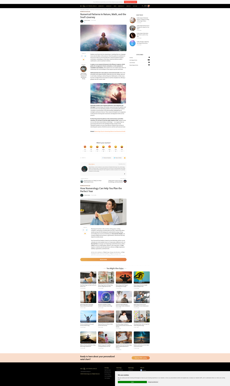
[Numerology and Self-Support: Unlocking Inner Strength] (124, 277)
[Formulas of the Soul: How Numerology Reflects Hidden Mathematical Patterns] (124, 337)
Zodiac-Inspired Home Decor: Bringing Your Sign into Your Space (143, 27)
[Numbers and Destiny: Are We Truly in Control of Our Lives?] (142, 337)
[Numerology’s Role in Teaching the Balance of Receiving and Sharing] (83, 69)
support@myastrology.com (86, 371)
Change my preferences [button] (153, 382)
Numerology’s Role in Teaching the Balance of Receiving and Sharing (83, 76)
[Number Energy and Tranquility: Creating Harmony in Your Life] (106, 337)
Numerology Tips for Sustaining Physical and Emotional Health (110, 131)
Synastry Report (108, 374)
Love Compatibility (108, 376)
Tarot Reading (107, 378)
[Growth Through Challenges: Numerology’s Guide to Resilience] (124, 297)
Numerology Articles (85, 11)
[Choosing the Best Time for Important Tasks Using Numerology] (142, 316)
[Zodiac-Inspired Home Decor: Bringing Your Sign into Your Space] (133, 28)
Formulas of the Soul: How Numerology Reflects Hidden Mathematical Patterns (124, 346)
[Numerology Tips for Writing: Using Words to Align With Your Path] (106, 277)
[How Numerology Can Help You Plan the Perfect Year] (88, 277)
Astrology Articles (133, 60)
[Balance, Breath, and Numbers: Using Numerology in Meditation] (88, 337)
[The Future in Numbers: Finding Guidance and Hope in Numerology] (106, 297)
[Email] (83, 59)
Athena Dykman (87, 20)
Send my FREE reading (141, 358)
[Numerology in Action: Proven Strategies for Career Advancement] (142, 297)
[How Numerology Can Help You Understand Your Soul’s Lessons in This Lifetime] (124, 316)
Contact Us (130, 369)
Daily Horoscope (108, 369)
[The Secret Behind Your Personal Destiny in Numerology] (88, 316)
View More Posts (122, 164)
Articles (131, 57)
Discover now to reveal (130, 2)
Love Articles (132, 62)
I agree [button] (132, 382)
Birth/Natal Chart (108, 372)
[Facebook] (81, 56)
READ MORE (103, 259)
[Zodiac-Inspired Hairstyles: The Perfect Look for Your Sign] (133, 36)
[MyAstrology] (88, 6)
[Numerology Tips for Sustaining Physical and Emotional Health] (88, 297)
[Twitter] (85, 56)
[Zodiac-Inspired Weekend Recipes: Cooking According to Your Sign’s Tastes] (133, 20)
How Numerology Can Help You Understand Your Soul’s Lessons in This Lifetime (124, 325)
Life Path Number (119, 369)
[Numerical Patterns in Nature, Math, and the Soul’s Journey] (106, 316)
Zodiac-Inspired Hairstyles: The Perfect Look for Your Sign (142, 35)
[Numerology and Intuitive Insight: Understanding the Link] (142, 277)
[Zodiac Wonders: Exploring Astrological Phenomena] (133, 43)
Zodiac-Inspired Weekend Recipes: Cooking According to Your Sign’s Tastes (143, 19)
